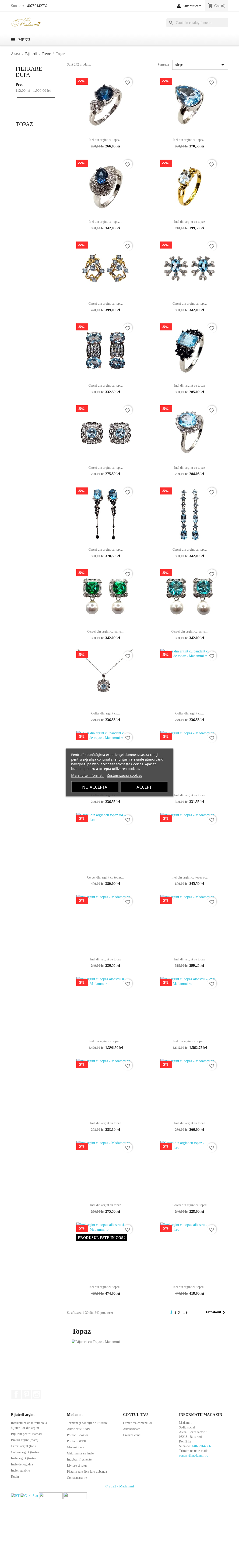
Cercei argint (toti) (23, 1446)
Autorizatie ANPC (79, 1429)
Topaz (24, 124)
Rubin (15, 1476)
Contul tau (135, 1415)
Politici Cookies (77, 1435)
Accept (144, 787)
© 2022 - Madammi (119, 1486)
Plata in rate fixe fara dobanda (87, 1471)
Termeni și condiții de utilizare (87, 1423)
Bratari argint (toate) (24, 1440)
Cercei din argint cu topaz (105, 303)
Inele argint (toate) (23, 1458)
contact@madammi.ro (193, 1455)
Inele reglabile (20, 1470)
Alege (200, 65)
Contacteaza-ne (77, 1477)
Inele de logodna (22, 1464)
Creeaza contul (132, 1435)
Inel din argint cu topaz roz (189, 877)
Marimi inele (75, 1447)
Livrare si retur (77, 1465)
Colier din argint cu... (105, 713)
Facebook (16, 1394)
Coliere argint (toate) (25, 1452)
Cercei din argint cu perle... (105, 631)
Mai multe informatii (87, 775)
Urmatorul (216, 1312)
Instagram (36, 1394)
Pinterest (26, 1394)
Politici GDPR (76, 1441)
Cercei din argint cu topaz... (105, 877)
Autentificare (131, 1429)
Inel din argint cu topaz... (105, 140)
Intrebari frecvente (79, 1459)
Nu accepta (94, 787)
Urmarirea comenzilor (137, 1423)
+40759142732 (36, 6)
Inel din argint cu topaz (189, 221)
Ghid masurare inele (80, 1453)
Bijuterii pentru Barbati (26, 1434)
